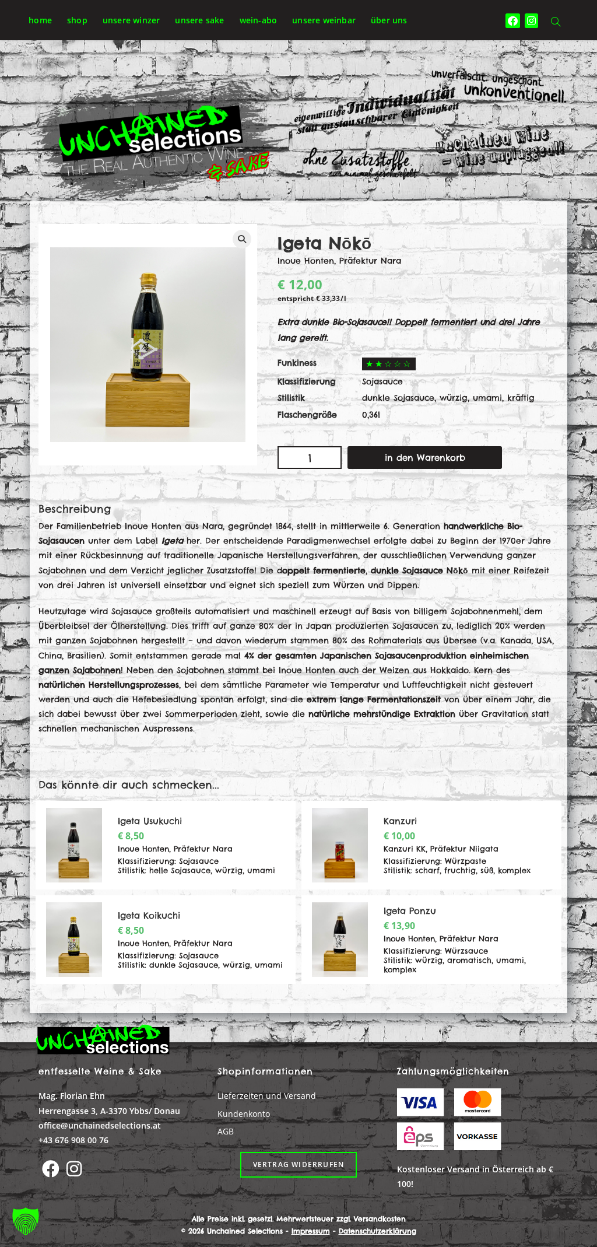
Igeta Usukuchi (150, 820)
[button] (25, 1221)
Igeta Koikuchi (149, 915)
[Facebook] (50, 1169)
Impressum (311, 1231)
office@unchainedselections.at (99, 1125)
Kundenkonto (243, 1113)
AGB (225, 1131)
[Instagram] (74, 1169)
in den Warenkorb (425, 457)
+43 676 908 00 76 (73, 1140)
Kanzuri (400, 820)
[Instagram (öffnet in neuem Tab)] (531, 20)
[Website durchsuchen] (555, 22)
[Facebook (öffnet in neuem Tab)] (512, 20)
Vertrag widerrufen (299, 1164)
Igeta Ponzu (410, 910)
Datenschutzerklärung (377, 1231)
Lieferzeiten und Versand (266, 1095)
